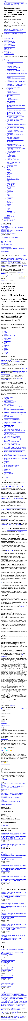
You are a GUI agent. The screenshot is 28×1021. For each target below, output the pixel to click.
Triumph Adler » (11, 212)
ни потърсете (12, 705)
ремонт (7, 1010)
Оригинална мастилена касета (12, 437)
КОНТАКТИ (9, 550)
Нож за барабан (8, 427)
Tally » (8, 209)
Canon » (9, 170)
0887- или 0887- (5, 763)
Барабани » (10, 91)
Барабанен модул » (12, 89)
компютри (14, 1009)
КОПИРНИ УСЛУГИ (9, 219)
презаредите (4, 363)
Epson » (9, 176)
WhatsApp (17, 801)
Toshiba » (9, 211)
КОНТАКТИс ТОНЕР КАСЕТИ (9, 53)
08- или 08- (6, 749)
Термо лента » (10, 149)
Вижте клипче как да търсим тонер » (10, 237)
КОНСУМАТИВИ (9, 88)
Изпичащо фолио (8, 416)
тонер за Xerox (4, 226)
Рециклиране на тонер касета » (15, 85)
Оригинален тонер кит (10, 434)
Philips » (9, 199)
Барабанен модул (8, 397)
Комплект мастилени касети (11, 418)
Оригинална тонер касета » (14, 137)
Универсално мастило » (13, 159)
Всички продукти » (12, 165)
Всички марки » (11, 216)
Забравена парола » (6, 725)
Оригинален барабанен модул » (15, 119)
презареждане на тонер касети (15, 258)
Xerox (5, 353)
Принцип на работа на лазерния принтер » (12, 236)
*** (22, 708)
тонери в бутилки (8, 473)
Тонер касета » (11, 152)
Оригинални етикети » (13, 138)
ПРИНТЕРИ (7, 218)
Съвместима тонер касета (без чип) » (16, 148)
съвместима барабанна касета (11, 465)
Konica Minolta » (11, 183)
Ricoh (5, 348)
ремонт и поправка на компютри (15, 1017)
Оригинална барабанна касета (12, 436)
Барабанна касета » (12, 92)
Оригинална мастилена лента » (15, 134)
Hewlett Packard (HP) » (13, 179)
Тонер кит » (10, 154)
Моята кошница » (5, 709)
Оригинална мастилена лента (11, 441)
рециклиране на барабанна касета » (16, 84)
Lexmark (6, 342)
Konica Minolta (7, 338)
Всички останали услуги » (14, 87)
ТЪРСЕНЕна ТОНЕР (6, 50)
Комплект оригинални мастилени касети (15, 420)
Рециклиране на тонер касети (13, 995)
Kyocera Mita (7, 341)
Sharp (5, 350)
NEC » (8, 193)
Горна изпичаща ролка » (13, 94)
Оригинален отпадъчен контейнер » (16, 124)
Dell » (8, 172)
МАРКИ (6, 167)
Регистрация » (4, 723)
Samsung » (9, 206)
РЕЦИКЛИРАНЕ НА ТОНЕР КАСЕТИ (12, 498)
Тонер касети (4, 519)
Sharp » (9, 208)
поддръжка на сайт (16, 1008)
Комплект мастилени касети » (15, 103)
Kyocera (6, 339)
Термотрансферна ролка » (14, 151)
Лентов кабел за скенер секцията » (16, 116)
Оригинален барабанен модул (12, 429)
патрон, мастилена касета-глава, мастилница (12, 227)
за (13, 837)
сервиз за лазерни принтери (13, 263)
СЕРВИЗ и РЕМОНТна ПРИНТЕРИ (9, 47)
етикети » (9, 98)
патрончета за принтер (18, 268)
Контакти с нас (19, 1005)
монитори (19, 1009)
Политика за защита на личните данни (13, 1004)
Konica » (9, 181)
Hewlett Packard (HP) (9, 335)
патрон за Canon (5, 229)
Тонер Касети (4, 280)
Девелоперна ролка (9, 404)
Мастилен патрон (8, 426)
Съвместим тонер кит (9, 463)
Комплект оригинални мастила (12, 419)
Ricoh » (9, 204)
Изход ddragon (10, 1004)
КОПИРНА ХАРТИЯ (9, 166)
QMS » (8, 201)
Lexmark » (9, 190)
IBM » (8, 180)
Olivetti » (9, 195)
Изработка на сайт (5, 1012)
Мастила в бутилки (9, 425)
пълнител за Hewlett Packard (8, 233)
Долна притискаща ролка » (14, 96)
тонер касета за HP (6, 224)
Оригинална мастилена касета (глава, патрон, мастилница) (14, 439)
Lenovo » (9, 188)
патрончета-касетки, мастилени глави (11, 524)
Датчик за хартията (9, 402)
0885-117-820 (4, 739)
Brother (5, 331)
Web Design (15, 1012)
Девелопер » (10, 95)
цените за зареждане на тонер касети (17, 530)
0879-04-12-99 (4, 779)
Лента (5, 423)
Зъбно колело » (11, 102)
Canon (5, 332)
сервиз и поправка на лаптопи (9, 1019)
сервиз (18, 1010)
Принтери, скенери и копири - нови (14, 1000)
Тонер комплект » (11, 155)
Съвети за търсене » (6, 274)
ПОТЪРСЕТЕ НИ (8, 220)
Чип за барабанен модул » (14, 162)
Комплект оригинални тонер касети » (17, 110)
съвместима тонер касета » (14, 147)
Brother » (9, 169)
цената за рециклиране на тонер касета (12, 532)
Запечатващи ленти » (12, 99)
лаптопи (3, 1010)
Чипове (6, 477)
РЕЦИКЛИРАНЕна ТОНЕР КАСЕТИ (9, 45)
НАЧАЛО (6, 59)
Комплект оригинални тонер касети (13, 422)
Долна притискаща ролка (10, 405)
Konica (5, 336)
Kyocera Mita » (11, 186)
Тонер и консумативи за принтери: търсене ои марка (14, 1002)
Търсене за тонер (18, 993)
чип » (8, 160)
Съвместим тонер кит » (13, 144)
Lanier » (9, 187)
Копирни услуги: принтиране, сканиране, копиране (14, 996)
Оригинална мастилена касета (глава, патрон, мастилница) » (17, 129)
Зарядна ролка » (11, 101)
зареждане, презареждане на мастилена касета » (14, 68)
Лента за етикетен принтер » (14, 113)
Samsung (6, 349)
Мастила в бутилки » (12, 117)
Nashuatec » (10, 191)
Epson (5, 334)
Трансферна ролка (8, 474)
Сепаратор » (10, 142)
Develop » (9, 173)
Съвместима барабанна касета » (15, 145)
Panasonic (6, 345)
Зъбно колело (7, 415)
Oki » (8, 194)
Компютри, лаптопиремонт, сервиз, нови (6, 243)
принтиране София (6, 231)
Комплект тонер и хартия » (14, 112)
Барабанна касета (8, 400)
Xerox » (9, 215)
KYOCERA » (10, 184)
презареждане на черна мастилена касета (14, 450)
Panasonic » (10, 197)
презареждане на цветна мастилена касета (15, 448)
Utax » (8, 213)
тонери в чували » (11, 158)
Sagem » (9, 205)
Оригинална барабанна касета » (15, 127)
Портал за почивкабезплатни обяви (6, 249)
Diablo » (9, 174)
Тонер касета (7, 472)
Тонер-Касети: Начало (6, 993)
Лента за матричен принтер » (14, 115)
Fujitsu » (9, 177)
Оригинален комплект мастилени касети (14, 430)
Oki (5, 343)
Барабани (6, 398)
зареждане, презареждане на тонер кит (14, 413)
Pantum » (9, 198)
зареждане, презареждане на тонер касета (15, 412)
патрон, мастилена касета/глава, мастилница (15, 447)
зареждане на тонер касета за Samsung (11, 230)
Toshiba (6, 352)
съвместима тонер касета (10, 466)
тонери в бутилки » (12, 156)
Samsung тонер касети (14, 261)
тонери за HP (18, 259)
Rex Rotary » (10, 202)
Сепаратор (6, 461)
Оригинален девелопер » (13, 120)
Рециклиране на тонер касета (11, 454)
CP (16, 1004)
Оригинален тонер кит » (13, 126)
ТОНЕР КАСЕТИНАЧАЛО (8, 39)
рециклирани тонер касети (8, 259)
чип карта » (10, 163)
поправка (12, 1010)
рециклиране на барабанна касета (13, 451)
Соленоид (6, 462)
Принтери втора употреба (7, 1001)
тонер (5, 470)
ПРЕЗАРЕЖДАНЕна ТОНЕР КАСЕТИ (9, 42)
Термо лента (7, 469)
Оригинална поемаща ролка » (15, 135)
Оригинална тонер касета (10, 443)
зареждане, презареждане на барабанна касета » (14, 65)
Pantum (5, 346)
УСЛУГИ (6, 60)
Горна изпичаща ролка (10, 401)
